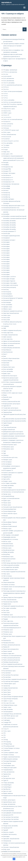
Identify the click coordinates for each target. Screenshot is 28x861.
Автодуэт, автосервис (9, 173)
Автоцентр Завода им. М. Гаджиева (13, 298)
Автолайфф (6, 186)
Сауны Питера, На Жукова (10, 698)
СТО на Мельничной (8, 746)
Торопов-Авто (7, 774)
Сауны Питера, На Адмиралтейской (13, 696)
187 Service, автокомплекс (10, 72)
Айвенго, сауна (7, 309)
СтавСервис (6, 720)
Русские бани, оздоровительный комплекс (15, 679)
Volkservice (6, 147)
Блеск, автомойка (8, 369)
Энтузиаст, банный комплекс (11, 847)
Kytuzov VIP (6, 115)
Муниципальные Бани (9, 558)
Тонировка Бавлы (8, 769)
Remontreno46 (7, 136)
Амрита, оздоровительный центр (12, 330)
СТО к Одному (7, 741)
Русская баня (7, 672)
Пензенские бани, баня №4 (10, 601)
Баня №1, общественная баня (11, 358)
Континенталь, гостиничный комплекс (13, 492)
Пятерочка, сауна (8, 629)
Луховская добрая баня (9, 509)
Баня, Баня (6, 362)
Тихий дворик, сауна (8, 765)
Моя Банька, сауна (8, 556)
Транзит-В (6, 776)
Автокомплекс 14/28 (8, 181)
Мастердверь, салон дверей (11, 535)
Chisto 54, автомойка (8, 82)
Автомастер (6, 192)
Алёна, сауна (6, 315)
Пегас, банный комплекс (10, 599)
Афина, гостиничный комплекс (11, 341)
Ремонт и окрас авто (8, 653)
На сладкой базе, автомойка (11, 567)
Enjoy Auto (6, 89)
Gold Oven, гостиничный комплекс (12, 102)
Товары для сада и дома (9, 767)
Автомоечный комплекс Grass (11, 207)
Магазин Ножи (7, 524)
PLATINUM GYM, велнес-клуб (11, 130)
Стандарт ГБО (7, 722)
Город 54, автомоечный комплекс (12, 410)
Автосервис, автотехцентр (10, 285)
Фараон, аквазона (8, 793)
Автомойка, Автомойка (9, 222)
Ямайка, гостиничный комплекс (12, 851)
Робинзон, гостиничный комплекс (12, 655)
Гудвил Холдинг (7, 423)
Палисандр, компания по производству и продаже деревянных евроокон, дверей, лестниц (14, 593)
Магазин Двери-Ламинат (10, 522)
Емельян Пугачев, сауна (10, 444)
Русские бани (7, 677)
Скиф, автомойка (8, 709)
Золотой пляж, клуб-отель (10, 457)
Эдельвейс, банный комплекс (11, 838)
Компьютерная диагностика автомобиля (14, 489)
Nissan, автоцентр (8, 123)
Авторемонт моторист (9, 240)
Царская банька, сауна (9, 802)
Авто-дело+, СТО (7, 154)
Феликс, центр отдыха (9, 800)
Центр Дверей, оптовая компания (12, 812)
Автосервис (6, 242)
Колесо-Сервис (7, 487)
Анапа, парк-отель (8, 332)
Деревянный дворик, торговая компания (14, 436)
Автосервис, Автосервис (10, 283)
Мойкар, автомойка (8, 552)
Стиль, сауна (6, 731)
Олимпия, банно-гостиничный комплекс (14, 586)
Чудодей (5, 830)
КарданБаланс (7, 477)
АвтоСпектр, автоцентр (9, 287)
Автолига (5, 190)
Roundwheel (6, 138)
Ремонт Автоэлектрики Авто (11, 649)
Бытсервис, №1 (7, 390)
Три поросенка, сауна (9, 778)
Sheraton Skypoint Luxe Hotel (11, 141)
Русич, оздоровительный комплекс (12, 664)
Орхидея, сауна (7, 588)
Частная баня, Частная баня (11, 817)
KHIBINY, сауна (7, 113)
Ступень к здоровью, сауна (10, 752)
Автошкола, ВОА (7, 300)
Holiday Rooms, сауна (9, 108)
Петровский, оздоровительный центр (13, 606)
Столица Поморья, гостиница (11, 748)
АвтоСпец (6, 289)
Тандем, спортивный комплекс (11, 756)
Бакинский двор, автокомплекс (11, 347)
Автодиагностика (8, 166)
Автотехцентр (7, 291)
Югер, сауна (6, 849)
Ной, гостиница (7, 576)
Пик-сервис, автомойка (9, 608)
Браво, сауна (6, 373)
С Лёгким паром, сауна (9, 683)
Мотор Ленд (6, 554)
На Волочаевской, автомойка (11, 565)
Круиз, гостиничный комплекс (11, 498)
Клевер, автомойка (8, 485)
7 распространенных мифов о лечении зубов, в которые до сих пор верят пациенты (13, 46)
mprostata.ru (6, 2)
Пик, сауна (6, 610)
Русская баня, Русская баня (10, 675)
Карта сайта (6, 479)
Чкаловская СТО (7, 827)
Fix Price (5, 93)
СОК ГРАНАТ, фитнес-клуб (10, 716)
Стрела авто (6, 750)
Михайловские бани (8, 550)
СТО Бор (5, 739)
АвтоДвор (6, 164)
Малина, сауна (7, 528)
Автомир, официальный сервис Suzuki (13, 205)
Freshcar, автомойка (8, 100)
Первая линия (7, 604)
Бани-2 (5, 354)
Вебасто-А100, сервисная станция (12, 393)
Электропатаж (7, 840)
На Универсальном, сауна (10, 569)
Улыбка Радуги (7, 784)
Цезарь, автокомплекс (9, 804)
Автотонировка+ (7, 293)
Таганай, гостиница (8, 754)
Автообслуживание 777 (9, 231)
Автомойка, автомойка (9, 220)
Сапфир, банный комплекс (10, 688)
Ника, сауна (6, 573)
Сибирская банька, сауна (10, 705)
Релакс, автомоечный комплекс (11, 645)
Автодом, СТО (7, 171)
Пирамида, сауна (8, 614)
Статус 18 (5, 728)
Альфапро (6, 326)
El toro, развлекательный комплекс (12, 85)
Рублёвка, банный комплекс (11, 662)
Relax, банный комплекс (9, 134)
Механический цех (8, 545)
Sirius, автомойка (7, 143)
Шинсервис (6, 836)
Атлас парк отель (8, 339)
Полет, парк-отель (8, 621)
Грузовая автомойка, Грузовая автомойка (14, 418)
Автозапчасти (7, 175)
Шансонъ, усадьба (8, 832)
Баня (4, 356)
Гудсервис (6, 425)
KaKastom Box (7, 110)
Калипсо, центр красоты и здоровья (13, 472)
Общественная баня (8, 582)
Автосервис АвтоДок (9, 278)
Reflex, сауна (6, 132)
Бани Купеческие (8, 352)
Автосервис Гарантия (9, 281)
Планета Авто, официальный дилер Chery (14, 617)
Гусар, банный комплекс (9, 427)
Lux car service (7, 117)
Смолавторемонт (8, 711)
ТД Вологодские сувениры (10, 759)
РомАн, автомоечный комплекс (11, 657)
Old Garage (6, 128)
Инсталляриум (7, 461)
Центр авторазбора (8, 810)
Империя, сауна (7, 459)
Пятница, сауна (7, 634)
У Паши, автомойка (8, 782)
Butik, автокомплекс (8, 78)
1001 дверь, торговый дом (10, 70)
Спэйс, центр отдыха (9, 718)
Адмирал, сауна (7, 306)
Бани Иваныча (7, 349)
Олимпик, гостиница (9, 584)
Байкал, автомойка (8, 345)
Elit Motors (6, 87)
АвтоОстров (6, 233)
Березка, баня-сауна (9, 367)
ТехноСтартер (7, 763)
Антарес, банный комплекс (10, 334)
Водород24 (6, 399)
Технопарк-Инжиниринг (9, 761)
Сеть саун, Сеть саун (9, 703)
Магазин (5, 515)
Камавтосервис (7, 474)
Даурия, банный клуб (9, 429)
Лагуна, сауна (7, 502)
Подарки (5, 619)
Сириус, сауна (7, 707)
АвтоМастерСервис (8, 199)
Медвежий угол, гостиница (10, 539)
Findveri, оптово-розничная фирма (12, 91)
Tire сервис (6, 145)
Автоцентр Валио (8, 296)
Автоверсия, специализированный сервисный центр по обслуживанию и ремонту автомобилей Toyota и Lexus (13, 158)
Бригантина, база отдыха (10, 375)
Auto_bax (5, 74)
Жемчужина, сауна (8, 446)
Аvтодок (5, 149)
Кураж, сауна (6, 500)
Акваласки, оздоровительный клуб (12, 311)
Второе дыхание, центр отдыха (11, 403)
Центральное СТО (8, 815)
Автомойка (6, 214)
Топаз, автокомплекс (9, 772)
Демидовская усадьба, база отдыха (13, 431)
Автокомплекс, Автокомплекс (11, 184)
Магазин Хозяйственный (10, 526)
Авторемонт (6, 238)
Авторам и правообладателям (11, 235)
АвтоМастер (6, 197)
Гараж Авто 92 (7, 405)
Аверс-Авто (6, 151)
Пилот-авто (6, 612)
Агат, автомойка (7, 304)
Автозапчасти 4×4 (8, 177)
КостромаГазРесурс (8, 496)
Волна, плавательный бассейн (11, 401)
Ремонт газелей (7, 651)
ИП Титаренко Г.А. (8, 470)
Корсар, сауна (7, 494)
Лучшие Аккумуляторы (9, 511)
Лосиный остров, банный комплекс (12, 507)
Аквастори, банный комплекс (11, 313)
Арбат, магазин (7, 337)
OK (14, 858)
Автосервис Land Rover (9, 276)
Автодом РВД (7, 169)
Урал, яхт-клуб (7, 791)
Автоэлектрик (7, 302)
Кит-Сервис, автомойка (9, 483)
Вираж (5, 395)
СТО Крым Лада (7, 744)
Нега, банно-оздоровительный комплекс (14, 571)
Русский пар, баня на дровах (11, 681)
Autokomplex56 (7, 76)
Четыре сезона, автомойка (10, 825)
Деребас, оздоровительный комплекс (13, 433)
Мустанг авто (6, 560)
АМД (4, 328)
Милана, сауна (7, 548)
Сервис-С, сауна (7, 700)
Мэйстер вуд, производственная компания (15, 563)
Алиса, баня (6, 317)
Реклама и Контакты (8, 642)
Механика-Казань (8, 543)
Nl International (7, 126)
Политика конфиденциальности (12, 627)
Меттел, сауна (7, 541)
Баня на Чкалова (7, 360)
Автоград (5, 162)
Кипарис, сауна (7, 481)
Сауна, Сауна (7, 690)
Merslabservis (6, 121)
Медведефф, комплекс (9, 537)
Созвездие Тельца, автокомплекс (12, 713)
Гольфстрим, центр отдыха (10, 408)
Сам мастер (6, 685)
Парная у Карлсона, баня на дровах (12, 597)
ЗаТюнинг (6, 455)
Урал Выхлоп (6, 789)
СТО (4, 733)
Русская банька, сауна (9, 670)
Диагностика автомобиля (10, 438)
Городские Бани (7, 412)
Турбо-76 (5, 780)
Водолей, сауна (7, 397)
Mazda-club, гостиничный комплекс (12, 119)
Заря (4, 451)
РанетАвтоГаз (7, 640)
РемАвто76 (6, 647)
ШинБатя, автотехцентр (9, 834)
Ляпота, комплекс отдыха (10, 513)
